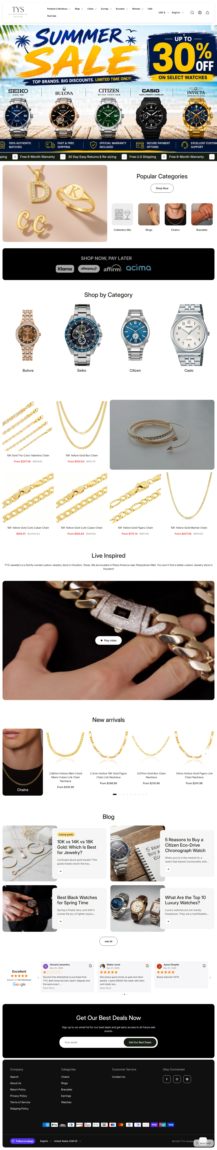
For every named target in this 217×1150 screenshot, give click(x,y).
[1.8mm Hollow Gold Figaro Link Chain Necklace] (194, 749)
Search (14, 1076)
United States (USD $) (65, 1141)
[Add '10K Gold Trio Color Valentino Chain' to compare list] (47, 415)
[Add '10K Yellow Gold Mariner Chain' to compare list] (208, 487)
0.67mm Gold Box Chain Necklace (151, 775)
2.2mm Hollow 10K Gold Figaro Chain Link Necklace (108, 775)
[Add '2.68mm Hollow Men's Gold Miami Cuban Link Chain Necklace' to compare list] (79, 744)
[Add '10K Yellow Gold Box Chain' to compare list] (101, 415)
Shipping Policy (19, 1108)
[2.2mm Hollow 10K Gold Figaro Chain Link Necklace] (108, 749)
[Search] (192, 12)
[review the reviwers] (204, 966)
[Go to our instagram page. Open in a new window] (177, 1079)
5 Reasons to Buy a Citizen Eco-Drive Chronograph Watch (185, 845)
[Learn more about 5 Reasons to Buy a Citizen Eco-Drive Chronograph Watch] (168, 869)
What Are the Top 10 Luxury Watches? (185, 900)
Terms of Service (20, 1102)
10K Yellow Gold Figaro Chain (135, 527)
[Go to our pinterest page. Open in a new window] (187, 1079)
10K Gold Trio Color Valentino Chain (28, 455)
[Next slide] (205, 754)
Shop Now (162, 188)
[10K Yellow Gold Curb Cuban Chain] (28, 497)
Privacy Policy (18, 1095)
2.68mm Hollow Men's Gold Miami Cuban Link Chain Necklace (65, 777)
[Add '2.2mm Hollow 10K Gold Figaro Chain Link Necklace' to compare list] (122, 744)
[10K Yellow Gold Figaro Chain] (135, 497)
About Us (15, 1083)
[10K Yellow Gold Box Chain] (81, 425)
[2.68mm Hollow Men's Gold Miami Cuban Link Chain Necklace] (65, 749)
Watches (66, 1102)
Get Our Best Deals (140, 1038)
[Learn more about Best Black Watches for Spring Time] (60, 921)
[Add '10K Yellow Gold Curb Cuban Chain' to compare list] (47, 487)
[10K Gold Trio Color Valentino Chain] (28, 425)
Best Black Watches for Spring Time (77, 900)
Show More (108, 382)
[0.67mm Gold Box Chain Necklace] (151, 749)
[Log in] (199, 12)
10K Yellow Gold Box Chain (82, 455)
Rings (64, 1083)
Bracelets (66, 1089)
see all (108, 941)
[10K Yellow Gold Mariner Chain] (189, 497)
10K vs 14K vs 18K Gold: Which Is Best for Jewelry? (76, 847)
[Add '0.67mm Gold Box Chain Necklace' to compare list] (165, 744)
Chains (65, 1076)
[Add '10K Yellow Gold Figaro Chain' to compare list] (154, 487)
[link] (122, 217)
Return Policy (18, 1089)
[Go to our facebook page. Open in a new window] (167, 1079)
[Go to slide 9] (124, 990)
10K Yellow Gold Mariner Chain (189, 527)
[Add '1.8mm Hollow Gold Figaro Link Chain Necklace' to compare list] (208, 744)
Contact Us (118, 1076)
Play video (110, 640)
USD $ (162, 12)
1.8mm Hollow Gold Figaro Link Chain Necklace (194, 775)
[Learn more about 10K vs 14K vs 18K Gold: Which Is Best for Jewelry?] (60, 871)
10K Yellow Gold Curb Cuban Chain (28, 527)
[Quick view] (47, 406)
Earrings (66, 1095)
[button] (115, 794)
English (176, 12)
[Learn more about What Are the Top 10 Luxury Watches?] (168, 921)
